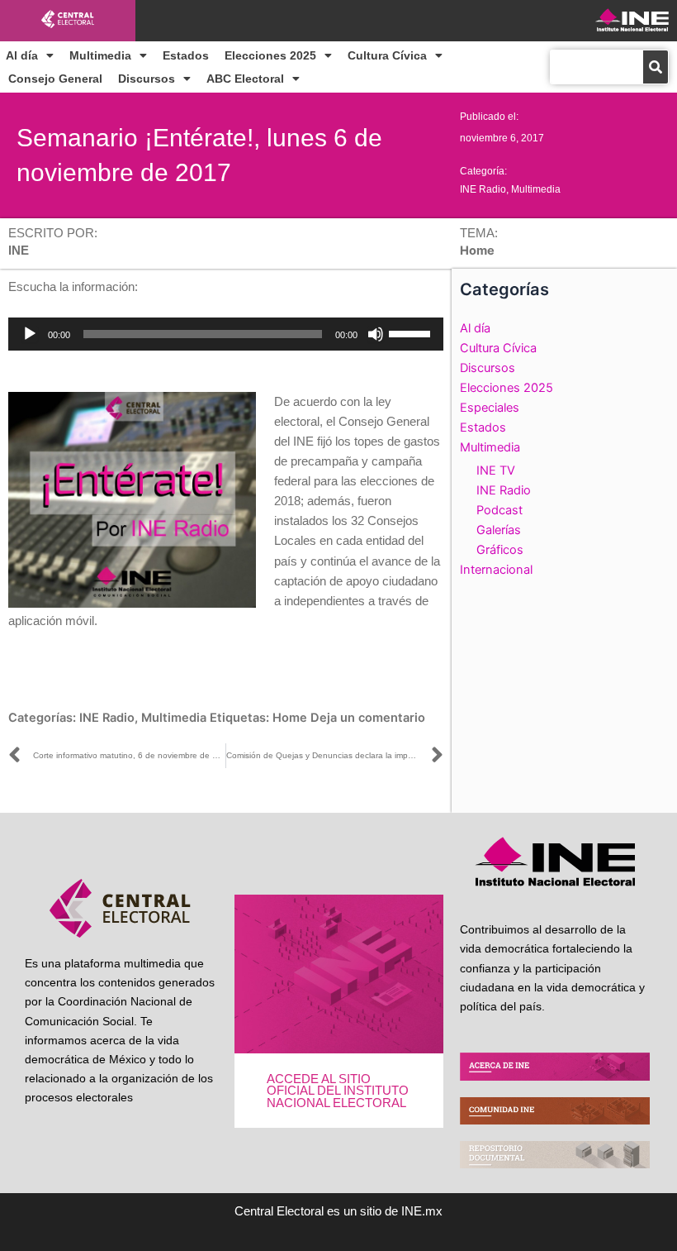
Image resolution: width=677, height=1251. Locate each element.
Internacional (496, 569)
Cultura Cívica (387, 55)
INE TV (495, 470)
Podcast (499, 510)
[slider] (412, 332)
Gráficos (499, 549)
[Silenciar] (375, 334)
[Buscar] (655, 67)
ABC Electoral (245, 78)
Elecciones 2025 (270, 55)
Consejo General (55, 78)
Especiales (489, 407)
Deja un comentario (367, 717)
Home (289, 717)
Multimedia (100, 55)
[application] (225, 334)
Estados (186, 55)
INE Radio (483, 189)
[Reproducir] (29, 334)
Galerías (498, 530)
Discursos (146, 78)
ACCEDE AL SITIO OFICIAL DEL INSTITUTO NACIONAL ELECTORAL (338, 1091)
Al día (22, 55)
